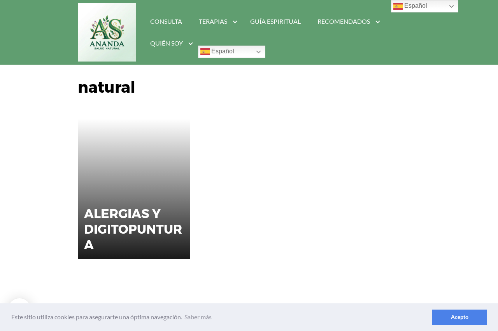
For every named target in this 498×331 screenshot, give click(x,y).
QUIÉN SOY (166, 43)
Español (222, 51)
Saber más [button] (198, 316)
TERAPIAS (213, 21)
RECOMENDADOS (343, 21)
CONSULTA (166, 21)
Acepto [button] (459, 316)
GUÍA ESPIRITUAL (275, 21)
